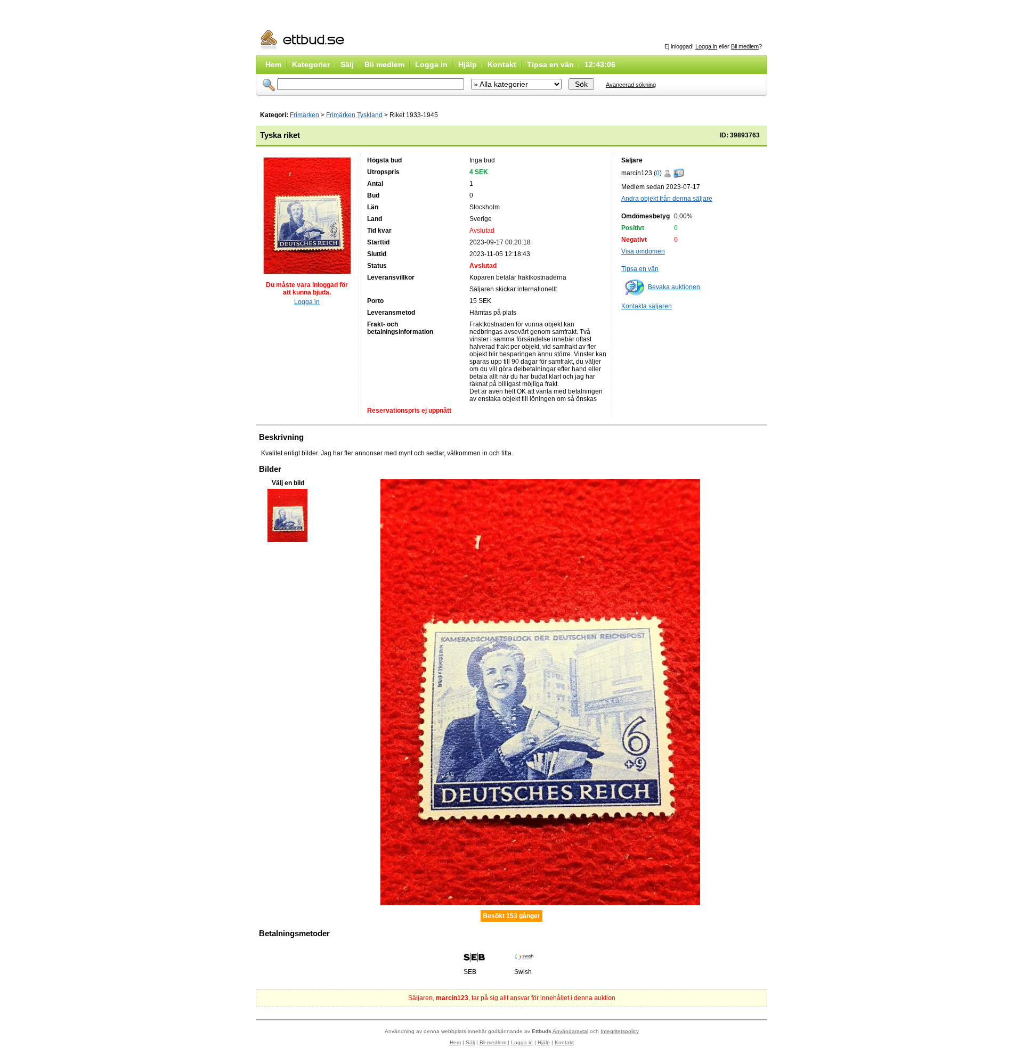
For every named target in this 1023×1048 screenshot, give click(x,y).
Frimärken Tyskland (354, 115)
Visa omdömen (643, 251)
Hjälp (467, 64)
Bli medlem (745, 46)
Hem (273, 64)
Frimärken (304, 115)
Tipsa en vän (550, 64)
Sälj (347, 64)
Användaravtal (570, 1031)
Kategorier (311, 64)
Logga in (706, 46)
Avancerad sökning (631, 84)
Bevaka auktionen (674, 287)
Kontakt (502, 64)
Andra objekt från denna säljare (666, 198)
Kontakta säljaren (646, 306)
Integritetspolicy (619, 1031)
